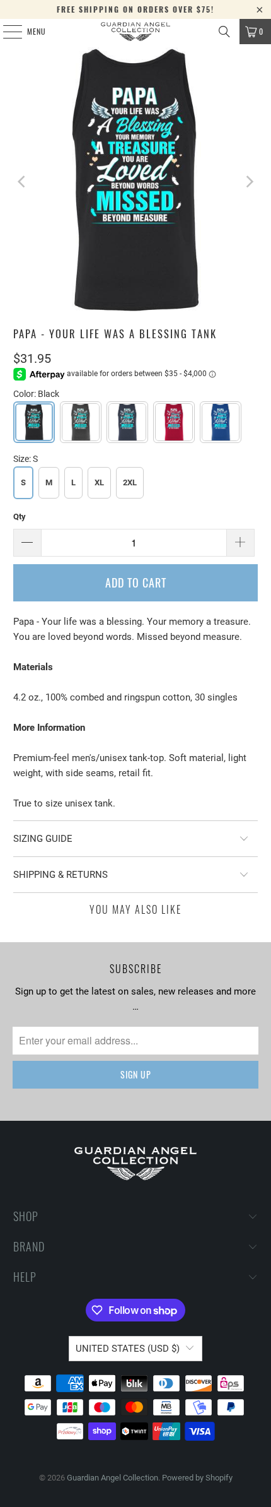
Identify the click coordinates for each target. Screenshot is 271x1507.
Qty (19, 516)
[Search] (224, 31)
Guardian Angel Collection (112, 1477)
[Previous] (23, 182)
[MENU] (5, 31)
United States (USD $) (128, 1348)
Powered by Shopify (197, 1477)
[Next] (248, 182)
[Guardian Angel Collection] (136, 31)
